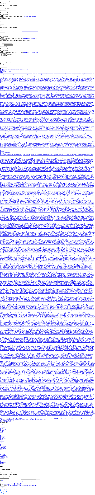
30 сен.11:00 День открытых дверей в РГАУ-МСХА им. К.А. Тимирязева (75, 192)
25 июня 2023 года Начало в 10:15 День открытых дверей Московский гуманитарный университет (70, 182)
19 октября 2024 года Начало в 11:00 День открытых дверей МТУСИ (44, 328)
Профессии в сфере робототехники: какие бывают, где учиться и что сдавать (54, 142)
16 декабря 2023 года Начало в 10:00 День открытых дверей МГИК (68, 240)
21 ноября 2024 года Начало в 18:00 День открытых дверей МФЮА (13, 338)
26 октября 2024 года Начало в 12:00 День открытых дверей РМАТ (26, 330)
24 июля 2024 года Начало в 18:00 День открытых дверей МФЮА (72, 317)
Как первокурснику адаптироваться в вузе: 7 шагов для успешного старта (27, 108)
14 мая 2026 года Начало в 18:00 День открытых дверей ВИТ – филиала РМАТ (19, 407)
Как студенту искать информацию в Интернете (19, 94)
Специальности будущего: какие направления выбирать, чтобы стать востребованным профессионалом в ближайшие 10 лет (43, 133)
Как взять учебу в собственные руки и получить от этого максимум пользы (73, 89)
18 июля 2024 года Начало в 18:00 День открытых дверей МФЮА (61, 316)
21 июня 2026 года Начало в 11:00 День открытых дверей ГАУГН (70, 414)
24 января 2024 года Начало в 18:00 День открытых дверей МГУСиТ (17, 253)
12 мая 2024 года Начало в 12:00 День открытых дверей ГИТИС (44, 300)
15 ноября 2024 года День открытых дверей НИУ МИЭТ (44, 335)
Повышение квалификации (10, 69)
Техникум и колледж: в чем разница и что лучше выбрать (83, 149)
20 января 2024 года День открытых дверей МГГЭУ (51, 248)
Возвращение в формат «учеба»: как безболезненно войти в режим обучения (37, 87)
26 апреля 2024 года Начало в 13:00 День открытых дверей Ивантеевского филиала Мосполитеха (74, 296)
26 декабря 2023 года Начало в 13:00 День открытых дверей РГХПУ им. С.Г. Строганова (51, 247)
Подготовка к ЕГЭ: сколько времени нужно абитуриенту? (31, 142)
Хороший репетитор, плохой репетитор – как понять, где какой (25, 117)
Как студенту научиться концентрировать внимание (74, 96)
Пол (1, 60)
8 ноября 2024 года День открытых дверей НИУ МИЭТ (56, 332)
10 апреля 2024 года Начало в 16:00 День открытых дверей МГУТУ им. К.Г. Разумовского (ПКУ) (62, 288)
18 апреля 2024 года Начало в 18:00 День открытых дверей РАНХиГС (51, 292)
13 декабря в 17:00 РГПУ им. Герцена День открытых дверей (56, 238)
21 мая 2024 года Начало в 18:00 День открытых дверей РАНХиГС (28, 303)
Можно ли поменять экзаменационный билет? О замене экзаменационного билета (20, 76)
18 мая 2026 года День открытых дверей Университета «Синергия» (81, 407)
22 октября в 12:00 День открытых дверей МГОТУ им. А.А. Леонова (54, 202)
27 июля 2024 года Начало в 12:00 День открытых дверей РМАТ (45, 318)
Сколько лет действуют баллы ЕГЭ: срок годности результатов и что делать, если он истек (66, 147)
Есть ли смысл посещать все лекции (84, 77)
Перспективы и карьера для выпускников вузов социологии (74, 105)
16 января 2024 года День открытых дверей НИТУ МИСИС (70, 248)
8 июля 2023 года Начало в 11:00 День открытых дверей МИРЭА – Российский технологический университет (63, 184)
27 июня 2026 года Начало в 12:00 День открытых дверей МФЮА (68, 415)
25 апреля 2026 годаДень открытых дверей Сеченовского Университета (34, 405)
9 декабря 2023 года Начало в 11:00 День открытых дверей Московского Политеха (38, 234)
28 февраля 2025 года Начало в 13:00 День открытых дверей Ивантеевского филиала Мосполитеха (30, 357)
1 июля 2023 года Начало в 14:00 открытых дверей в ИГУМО (34, 184)
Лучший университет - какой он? (80, 131)
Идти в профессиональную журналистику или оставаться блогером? (79, 122)
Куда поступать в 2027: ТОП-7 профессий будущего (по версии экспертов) (61, 149)
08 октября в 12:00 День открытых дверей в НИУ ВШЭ (12, 196)
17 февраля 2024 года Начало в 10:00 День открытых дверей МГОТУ (21, 266)
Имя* (1, 14)
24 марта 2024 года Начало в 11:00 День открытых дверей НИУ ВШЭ (16, 280)
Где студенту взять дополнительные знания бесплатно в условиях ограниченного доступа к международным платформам (40, 104)
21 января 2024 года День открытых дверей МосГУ (67, 250)
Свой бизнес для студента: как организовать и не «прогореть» (30, 89)
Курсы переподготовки (19, 69)
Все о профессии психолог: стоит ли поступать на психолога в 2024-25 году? (49, 140)
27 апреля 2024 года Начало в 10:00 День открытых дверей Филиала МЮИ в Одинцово (31, 298)
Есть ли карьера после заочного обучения (56, 125)
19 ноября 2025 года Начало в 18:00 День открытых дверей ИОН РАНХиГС (50, 383)
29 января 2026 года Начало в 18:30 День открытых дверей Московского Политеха (79, 394)
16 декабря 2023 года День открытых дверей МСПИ (48, 240)
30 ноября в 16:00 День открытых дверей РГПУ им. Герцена (52, 226)
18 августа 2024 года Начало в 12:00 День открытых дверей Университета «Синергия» (76, 319)
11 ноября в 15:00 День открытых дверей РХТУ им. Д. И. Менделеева (41, 212)
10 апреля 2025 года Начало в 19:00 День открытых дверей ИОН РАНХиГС (48, 362)
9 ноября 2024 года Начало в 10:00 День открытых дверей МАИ (29, 333)
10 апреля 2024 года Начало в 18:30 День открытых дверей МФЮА (21, 289)
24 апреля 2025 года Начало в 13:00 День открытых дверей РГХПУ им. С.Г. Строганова (26, 366)
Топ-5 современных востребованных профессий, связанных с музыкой (65, 126)
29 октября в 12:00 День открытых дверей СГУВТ (80, 205)
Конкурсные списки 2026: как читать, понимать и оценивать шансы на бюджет (54, 144)
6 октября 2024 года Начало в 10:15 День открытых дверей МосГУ (29, 326)
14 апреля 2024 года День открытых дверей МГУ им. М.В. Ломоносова (54, 291)
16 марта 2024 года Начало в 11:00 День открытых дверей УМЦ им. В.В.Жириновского (33, 276)
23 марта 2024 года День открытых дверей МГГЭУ (12, 278)
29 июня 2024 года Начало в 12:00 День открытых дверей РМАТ (45, 314)
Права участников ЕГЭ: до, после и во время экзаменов (60, 129)
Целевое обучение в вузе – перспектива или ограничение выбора (15, 91)
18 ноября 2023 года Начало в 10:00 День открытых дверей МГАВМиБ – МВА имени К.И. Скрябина (68, 218)
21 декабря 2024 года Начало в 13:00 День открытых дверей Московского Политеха (50, 347)
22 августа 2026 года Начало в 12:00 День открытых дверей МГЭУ (36, 419)
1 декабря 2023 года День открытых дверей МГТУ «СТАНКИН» (74, 226)
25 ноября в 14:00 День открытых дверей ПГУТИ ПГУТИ (13, 224)
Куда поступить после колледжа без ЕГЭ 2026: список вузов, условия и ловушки (63, 143)
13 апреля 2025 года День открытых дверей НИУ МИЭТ (53, 363)
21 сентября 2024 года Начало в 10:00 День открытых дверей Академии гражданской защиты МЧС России (32, 322)
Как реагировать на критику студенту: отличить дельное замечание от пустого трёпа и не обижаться (27, 80)
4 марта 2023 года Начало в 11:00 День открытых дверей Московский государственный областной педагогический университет (71, 155)
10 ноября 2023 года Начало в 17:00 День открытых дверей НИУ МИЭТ (55, 208)
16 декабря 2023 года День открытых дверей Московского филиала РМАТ (27, 240)
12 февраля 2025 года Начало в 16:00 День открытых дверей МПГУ (51, 352)
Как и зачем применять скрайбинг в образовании (57, 96)
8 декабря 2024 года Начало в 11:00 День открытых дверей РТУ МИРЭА (18, 342)
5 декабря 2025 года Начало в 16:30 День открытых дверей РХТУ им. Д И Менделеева (32, 391)
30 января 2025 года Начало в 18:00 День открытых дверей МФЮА (69, 350)
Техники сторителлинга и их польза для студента (80, 80)
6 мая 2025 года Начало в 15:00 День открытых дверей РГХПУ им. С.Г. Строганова (55, 366)
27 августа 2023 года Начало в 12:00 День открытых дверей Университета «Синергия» (37, 187)
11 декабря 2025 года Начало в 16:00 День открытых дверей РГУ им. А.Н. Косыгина (19, 388)
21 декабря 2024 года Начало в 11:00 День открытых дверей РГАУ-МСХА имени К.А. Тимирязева (19, 347)
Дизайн (1, 449)
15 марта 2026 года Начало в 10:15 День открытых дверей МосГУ (77, 399)
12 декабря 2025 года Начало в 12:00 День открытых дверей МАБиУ (69, 388)
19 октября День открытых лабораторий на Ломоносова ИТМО (51, 199)
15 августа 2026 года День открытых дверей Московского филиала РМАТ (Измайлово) (46, 418)
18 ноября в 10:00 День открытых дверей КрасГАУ (40, 217)
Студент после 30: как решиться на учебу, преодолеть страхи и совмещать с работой (18, 102)
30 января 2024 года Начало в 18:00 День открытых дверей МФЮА (34, 259)
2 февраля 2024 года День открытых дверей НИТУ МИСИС (47, 260)
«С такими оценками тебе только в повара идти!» (30, 122)
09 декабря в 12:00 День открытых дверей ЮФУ (70, 236)
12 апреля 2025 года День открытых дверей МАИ (35, 363)
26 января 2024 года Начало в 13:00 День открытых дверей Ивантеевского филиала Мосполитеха (65, 253)
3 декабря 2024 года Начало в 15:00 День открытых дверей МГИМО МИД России (59, 340)
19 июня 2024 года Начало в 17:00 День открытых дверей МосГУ (74, 311)
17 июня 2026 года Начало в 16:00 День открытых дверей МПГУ (75, 413)
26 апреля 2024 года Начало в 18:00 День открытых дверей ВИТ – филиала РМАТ (43, 297)
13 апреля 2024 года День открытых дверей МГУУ (64, 289)
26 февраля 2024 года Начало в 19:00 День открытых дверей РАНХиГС (35, 270)
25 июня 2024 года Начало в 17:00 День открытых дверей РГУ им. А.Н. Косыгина (68, 313)
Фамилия (2, 59)
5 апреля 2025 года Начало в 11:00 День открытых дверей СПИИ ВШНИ (73, 361)
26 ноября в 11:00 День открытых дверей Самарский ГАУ (15, 225)
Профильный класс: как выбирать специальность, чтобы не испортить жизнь (57, 118)
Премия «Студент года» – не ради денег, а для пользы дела (43, 79)
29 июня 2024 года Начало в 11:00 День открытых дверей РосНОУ (23, 314)
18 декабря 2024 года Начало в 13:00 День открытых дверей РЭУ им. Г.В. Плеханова (54, 344)
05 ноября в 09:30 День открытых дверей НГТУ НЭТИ (27, 207)
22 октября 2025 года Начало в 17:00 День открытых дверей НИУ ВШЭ (73, 379)
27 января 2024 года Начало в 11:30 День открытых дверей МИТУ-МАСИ (53, 255)
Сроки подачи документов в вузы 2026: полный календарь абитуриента (37, 143)
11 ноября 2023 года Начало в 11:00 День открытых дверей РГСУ (25, 210)
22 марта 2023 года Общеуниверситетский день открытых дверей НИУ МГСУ (50, 159)
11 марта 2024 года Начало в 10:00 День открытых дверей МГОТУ (55, 273)
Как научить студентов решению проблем (39, 99)
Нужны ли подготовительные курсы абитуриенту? (12, 135)
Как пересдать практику (45, 96)
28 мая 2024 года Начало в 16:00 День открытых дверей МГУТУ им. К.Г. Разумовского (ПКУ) (61, 306)
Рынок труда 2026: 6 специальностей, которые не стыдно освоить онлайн (30, 110)
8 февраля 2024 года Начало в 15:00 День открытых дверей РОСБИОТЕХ (57, 261)
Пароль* (1, 64)
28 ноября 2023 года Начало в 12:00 (53, 225)
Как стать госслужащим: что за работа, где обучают (28, 126)
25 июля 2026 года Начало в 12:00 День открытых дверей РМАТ (54, 417)
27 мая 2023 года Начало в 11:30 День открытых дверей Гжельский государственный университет (49, 177)
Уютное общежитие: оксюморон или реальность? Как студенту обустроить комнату (41, 85)
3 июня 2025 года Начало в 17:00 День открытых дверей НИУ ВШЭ (73, 371)
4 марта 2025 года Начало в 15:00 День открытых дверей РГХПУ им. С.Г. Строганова (61, 357)
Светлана (2, 151)
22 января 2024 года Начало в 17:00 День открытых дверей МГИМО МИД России (38, 252)
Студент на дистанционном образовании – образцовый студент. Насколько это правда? (31, 88)
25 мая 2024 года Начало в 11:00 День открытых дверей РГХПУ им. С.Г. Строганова (22, 305)
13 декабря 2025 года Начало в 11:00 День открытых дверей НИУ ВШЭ (50, 389)
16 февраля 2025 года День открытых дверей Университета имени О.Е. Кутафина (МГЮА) (55, 353)
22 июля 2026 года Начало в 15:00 (10, 417)
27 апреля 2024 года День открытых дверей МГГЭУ (66, 297)
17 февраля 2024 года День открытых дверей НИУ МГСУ (73, 265)
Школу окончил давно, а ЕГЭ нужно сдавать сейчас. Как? (33, 120)
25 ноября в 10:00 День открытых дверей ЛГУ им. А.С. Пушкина (19, 223)
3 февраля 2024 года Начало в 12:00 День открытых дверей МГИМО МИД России (71, 260)
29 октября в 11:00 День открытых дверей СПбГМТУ (22, 205)
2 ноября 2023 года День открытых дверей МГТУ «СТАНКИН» (43, 206)
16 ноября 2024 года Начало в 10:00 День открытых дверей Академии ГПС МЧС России (68, 335)
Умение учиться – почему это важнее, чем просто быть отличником (11, 73)
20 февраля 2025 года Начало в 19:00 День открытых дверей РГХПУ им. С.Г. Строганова (75, 354)
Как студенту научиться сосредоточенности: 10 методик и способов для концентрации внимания (74, 97)
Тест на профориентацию (8, 482)
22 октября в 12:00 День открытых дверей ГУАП (34, 202)
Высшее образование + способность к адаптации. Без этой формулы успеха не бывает (70, 111)
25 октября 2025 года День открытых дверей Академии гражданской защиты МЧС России (30, 380)
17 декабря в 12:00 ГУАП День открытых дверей (11, 244)
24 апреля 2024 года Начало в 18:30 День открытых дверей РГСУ (58, 295)
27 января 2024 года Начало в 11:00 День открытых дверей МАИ (30, 255)
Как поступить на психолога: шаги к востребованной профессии (78, 142)
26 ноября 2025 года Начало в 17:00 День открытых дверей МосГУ (29, 384)
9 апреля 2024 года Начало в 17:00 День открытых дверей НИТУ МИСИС (81, 287)
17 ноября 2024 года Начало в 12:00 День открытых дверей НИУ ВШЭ (15, 337)
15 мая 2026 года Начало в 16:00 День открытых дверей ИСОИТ (44, 407)
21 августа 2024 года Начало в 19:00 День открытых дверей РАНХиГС (42, 320)
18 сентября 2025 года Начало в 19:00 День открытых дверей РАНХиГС (53, 376)
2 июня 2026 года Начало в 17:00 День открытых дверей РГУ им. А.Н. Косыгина (71, 409)
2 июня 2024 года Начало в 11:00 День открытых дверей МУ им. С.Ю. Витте (16, 308)
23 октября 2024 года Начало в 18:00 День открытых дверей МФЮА (51, 329)
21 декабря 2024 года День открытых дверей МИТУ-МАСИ (63, 346)
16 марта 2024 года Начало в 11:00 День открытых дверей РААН (55, 275)
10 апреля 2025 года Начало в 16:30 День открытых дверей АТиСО (24, 362)
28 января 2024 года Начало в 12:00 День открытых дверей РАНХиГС (76, 258)
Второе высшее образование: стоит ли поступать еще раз (78, 103)
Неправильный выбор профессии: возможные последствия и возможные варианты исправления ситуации (62, 132)
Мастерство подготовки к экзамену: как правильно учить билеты (29, 77)
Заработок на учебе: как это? (62, 83)
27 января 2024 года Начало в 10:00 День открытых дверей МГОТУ (34, 254)
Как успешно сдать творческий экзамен (82, 130)
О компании (2, 70)
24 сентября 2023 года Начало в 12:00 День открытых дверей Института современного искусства (21, 190)
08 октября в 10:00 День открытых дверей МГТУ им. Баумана (68, 195)
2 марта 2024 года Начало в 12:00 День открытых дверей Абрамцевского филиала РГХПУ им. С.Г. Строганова (69, 272)
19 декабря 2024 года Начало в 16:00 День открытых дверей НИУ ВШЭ (51, 345)
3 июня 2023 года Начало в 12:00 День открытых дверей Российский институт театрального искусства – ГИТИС (24, 178)
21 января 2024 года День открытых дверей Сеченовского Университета (46, 250)
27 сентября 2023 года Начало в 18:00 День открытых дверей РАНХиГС (53, 191)
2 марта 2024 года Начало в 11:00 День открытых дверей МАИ (39, 272)
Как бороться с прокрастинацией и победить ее (51, 114)
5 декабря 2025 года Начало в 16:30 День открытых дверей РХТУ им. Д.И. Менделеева (44, 387)
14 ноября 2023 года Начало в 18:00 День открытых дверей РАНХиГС (52, 214)
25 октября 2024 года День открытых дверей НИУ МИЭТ (72, 329)
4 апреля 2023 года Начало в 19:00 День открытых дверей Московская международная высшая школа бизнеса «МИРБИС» (66, 167)
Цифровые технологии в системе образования (32, 105)
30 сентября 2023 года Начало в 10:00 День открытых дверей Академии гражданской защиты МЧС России (40, 193)
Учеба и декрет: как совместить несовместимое (39, 86)
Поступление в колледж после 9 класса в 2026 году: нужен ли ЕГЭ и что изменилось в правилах (72, 146)
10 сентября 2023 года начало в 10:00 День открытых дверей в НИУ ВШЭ (65, 188)
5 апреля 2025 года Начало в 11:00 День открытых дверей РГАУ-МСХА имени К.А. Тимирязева (44, 361)
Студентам (2, 72)
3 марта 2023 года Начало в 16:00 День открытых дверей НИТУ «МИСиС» (13, 154)
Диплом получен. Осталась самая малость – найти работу (25, 83)
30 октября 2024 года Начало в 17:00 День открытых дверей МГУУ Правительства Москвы (46, 331)
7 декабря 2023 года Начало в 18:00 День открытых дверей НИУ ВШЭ (69, 232)
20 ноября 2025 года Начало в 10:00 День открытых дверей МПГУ (74, 383)
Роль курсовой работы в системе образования (56, 94)
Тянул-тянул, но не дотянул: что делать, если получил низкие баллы (31, 124)
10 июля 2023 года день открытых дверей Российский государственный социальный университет (40, 185)
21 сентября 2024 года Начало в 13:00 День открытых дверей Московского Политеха (64, 322)
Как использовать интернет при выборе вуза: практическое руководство (26, 141)
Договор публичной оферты (16, 485)
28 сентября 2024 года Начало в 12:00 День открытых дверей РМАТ (39, 325)
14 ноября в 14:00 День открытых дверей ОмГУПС (72, 214)
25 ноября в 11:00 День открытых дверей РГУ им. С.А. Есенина (60, 223)
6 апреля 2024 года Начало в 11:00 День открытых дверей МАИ (44, 285)
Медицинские (2, 442)
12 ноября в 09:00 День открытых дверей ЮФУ (13, 213)
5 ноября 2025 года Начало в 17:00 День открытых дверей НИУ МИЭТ (33, 381)
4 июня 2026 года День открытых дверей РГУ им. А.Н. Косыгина (30, 411)
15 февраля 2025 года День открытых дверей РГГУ (31, 353)
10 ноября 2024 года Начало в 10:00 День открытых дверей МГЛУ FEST (79, 333)
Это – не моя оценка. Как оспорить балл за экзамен (41, 82)
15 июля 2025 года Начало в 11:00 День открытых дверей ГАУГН (38, 374)
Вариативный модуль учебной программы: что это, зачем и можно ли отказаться (71, 78)
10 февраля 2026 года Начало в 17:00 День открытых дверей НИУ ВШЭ (57, 395)
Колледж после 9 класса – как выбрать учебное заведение (72, 140)
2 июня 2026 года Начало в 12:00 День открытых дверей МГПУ (46, 409)
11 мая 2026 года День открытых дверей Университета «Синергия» (31, 406)
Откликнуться (3, 32)
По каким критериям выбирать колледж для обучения (33, 131)
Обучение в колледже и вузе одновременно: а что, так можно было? (64, 120)
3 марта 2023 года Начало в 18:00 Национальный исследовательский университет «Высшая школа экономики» (44, 154)
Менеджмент (2, 450)
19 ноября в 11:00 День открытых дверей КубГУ (84, 220)
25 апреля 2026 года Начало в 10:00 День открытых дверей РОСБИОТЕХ (58, 405)
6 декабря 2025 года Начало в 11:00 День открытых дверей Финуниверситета (72, 387)
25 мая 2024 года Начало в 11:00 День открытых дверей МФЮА (70, 304)
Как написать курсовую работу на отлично (79, 93)
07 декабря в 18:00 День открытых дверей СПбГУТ (29, 233)
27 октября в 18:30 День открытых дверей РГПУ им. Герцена (63, 203)
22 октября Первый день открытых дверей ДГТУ (85, 200)
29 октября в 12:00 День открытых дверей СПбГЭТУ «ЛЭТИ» (61, 205)
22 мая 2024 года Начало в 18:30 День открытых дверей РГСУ (50, 303)
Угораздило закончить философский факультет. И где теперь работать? (71, 114)
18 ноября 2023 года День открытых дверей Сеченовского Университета (38, 218)
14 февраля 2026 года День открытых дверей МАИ (42, 396)
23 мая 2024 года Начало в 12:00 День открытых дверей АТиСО (72, 303)
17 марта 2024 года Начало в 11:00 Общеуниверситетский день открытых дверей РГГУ (58, 277)
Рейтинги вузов (11, 420)
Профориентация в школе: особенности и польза (14, 133)
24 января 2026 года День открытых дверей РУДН (49, 393)
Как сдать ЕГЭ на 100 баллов (28, 129)
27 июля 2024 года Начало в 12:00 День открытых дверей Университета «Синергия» (70, 318)
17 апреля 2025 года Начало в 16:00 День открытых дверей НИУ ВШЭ (32, 364)
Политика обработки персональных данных (29, 485)
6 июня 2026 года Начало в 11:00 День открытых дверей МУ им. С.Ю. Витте (26, 412)
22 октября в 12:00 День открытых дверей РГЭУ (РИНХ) (16, 202)
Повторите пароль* (3, 65)
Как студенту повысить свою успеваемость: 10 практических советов (47, 98)
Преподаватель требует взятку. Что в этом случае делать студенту (51, 77)
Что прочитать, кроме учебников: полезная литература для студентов (46, 78)
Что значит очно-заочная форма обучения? (15, 122)
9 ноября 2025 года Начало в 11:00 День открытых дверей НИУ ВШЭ (62, 382)
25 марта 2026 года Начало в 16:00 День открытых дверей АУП (18, 401)
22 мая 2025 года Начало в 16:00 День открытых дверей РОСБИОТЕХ (68, 368)
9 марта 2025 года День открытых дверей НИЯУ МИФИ (14, 358)
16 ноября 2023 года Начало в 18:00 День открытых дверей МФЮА (33, 215)
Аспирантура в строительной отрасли (46, 105)
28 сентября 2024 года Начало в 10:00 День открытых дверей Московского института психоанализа (71, 324)
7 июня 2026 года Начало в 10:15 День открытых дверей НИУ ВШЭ (53, 410)
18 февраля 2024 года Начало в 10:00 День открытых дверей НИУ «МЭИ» (78, 268)
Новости (12, 483)
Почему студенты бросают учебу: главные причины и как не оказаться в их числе (68, 90)
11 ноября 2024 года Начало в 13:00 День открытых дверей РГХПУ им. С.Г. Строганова (61, 334)
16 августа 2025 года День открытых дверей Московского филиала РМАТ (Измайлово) (36, 375)
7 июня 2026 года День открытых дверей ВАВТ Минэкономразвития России (79, 412)
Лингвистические (3, 451)
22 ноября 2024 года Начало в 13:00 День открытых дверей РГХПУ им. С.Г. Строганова (40, 338)
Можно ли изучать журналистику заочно (83, 126)
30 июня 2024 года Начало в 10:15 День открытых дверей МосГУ (67, 314)
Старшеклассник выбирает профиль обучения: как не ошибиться (81, 124)
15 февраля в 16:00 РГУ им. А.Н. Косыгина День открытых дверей (64, 263)
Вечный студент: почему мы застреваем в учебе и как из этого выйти (47, 112)
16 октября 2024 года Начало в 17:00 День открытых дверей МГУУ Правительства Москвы (23, 327)
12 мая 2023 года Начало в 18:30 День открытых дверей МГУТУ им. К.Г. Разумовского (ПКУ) (58, 175)
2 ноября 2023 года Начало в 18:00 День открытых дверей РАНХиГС (66, 206)
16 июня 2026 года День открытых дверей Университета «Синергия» (31, 413)
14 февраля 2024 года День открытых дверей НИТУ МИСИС (42, 263)
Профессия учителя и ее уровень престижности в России (12, 142)
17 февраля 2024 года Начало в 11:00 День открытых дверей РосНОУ (22, 267)
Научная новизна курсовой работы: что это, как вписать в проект (46, 83)
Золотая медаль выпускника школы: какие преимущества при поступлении (14, 130)
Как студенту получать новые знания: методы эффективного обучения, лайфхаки (58, 80)
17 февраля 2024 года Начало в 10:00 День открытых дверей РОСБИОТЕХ (45, 266)
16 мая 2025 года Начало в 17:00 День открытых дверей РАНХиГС (74, 367)
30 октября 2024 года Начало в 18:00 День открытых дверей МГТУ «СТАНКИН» (76, 331)
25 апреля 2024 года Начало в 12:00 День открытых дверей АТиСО (80, 295)
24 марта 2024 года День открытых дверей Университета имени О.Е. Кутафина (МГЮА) (30, 279)
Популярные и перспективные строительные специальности (59, 135)
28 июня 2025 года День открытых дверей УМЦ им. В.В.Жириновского (36, 373)
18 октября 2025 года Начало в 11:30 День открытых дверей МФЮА (49, 379)
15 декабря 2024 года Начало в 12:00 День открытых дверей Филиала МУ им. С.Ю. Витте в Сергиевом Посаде (21, 344)
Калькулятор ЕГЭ (3, 152)
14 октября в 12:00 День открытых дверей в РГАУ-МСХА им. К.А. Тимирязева (43, 197)
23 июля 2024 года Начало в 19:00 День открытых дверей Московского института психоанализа (44, 317)
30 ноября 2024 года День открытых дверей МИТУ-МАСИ (18, 339)
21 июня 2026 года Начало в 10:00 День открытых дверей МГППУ (26, 414)
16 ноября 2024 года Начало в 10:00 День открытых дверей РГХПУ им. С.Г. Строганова (28, 336)
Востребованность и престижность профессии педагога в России (26, 138)
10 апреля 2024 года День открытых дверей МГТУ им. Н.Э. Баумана (34, 288)
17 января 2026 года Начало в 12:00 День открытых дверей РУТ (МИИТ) (35, 392)
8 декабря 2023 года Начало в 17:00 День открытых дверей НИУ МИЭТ (50, 233)
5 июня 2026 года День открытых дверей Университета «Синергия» (52, 411)
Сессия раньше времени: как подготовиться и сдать (43, 76)
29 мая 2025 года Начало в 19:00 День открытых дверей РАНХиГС (56, 370)
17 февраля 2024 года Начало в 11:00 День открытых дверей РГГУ (67, 267)
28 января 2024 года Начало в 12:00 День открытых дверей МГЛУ (53, 258)
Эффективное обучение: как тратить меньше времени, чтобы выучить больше (45, 102)
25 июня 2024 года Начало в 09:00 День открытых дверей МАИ (43, 313)
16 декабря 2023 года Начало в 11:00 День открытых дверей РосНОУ (61, 241)
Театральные (2, 453)
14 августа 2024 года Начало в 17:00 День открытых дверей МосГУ (50, 319)
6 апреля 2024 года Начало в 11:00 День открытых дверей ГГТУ (22, 285)
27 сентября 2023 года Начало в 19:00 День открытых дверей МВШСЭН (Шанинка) (79, 191)
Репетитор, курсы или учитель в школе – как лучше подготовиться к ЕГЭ (64, 116)
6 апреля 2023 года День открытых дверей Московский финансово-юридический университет (31, 169)
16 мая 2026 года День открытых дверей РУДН (62, 407)
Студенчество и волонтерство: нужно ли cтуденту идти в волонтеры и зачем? (27, 101)
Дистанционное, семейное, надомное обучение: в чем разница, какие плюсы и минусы (28, 114)
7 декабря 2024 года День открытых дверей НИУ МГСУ (67, 341)
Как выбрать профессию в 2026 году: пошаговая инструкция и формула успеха (35, 149)
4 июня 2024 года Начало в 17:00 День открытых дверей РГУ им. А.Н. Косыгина (42, 308)
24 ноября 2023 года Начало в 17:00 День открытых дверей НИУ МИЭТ (25, 222)
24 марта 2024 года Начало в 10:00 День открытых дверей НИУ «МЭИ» (57, 279)
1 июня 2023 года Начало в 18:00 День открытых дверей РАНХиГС (54, 178)
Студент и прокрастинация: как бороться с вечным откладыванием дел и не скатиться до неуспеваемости (58, 101)
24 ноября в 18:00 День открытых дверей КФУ (62, 222)
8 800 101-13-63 (3, 421)
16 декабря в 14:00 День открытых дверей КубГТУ (32, 243)
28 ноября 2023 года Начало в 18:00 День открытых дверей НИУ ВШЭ (71, 225)
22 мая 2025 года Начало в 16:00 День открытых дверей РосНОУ (45, 368)
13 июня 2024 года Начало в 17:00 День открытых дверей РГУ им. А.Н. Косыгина (46, 310)
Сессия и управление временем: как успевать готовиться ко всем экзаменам (74, 106)
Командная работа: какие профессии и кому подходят (60, 103)
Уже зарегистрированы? (4, 66)
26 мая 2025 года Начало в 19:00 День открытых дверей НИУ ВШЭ (75, 369)
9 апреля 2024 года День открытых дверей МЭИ (33, 287)
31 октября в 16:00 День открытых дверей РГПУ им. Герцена (22, 206)
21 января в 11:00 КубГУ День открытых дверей (16, 252)
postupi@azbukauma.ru (7, 484)
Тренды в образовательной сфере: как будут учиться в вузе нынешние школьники (48, 106)
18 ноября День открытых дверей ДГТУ (9, 217)
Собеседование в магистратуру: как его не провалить (43, 119)
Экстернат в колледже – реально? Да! (49, 111)
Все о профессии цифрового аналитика (75, 137)
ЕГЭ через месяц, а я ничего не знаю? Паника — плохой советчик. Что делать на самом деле (73, 117)
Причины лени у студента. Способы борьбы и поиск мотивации (26, 84)
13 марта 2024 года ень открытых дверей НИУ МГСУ (30, 274)
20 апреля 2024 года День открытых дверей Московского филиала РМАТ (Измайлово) (63, 293)
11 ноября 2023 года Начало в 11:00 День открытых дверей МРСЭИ (47, 210)
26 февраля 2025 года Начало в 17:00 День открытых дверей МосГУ (72, 356)
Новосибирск (2, 436)
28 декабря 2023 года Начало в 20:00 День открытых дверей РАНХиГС (78, 247)
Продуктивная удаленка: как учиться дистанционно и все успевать (78, 83)
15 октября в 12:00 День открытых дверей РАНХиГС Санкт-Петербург (46, 198)
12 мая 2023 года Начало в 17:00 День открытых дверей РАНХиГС (31, 175)
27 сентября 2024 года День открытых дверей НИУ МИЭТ (20, 324)
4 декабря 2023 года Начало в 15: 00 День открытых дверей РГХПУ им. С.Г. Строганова (64, 231)
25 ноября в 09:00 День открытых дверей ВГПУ (78, 222)
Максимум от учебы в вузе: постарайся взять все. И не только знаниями (21, 79)
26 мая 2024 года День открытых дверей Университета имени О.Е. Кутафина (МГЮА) (74, 305)
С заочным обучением (4, 456)
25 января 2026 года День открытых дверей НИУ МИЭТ (67, 393)
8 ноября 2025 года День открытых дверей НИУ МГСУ (54, 381)
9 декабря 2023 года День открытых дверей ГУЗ (16, 234)
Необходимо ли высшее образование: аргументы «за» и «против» (58, 99)
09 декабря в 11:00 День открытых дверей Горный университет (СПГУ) (50, 236)
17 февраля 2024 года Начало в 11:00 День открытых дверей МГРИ (69, 266)
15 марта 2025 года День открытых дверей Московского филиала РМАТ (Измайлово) (38, 358)
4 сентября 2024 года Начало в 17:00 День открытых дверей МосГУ (27, 321)
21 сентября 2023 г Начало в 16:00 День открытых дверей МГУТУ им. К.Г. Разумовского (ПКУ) (47, 201)
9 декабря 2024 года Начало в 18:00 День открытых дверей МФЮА (65, 342)
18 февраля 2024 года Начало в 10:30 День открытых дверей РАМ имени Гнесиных (61, 269)
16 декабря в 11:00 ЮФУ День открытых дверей (51, 242)
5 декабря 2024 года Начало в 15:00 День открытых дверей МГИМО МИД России (25, 341)
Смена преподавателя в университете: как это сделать (25, 78)
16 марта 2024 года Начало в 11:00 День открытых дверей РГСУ (77, 275)
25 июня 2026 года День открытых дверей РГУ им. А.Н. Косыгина (23, 415)
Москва (1, 433)
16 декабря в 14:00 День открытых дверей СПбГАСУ (15, 243)
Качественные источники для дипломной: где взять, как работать (14, 75)
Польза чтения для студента (33, 97)
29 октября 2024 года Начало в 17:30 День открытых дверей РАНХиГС (19, 331)
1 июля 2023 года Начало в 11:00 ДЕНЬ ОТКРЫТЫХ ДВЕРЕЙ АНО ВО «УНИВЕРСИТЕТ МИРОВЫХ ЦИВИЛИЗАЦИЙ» (67, 183)
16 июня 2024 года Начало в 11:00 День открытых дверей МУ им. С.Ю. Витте (26, 311)
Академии (2, 458)
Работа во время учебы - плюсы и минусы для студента (15, 103)
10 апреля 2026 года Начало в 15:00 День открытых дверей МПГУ (81, 402)
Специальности (25, 69)
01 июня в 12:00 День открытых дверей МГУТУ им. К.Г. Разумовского (61, 307)
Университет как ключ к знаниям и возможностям (81, 127)
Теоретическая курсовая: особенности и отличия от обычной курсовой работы (60, 86)
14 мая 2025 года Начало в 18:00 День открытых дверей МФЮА (23, 367)
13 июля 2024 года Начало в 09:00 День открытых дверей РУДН (77, 315)
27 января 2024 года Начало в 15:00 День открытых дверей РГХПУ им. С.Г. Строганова (37, 257)
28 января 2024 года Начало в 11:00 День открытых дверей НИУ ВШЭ (30, 258)
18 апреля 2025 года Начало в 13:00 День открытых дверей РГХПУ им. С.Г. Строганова (59, 364)
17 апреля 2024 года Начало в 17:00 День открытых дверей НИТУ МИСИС (79, 291)
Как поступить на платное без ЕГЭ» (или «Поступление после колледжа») (22, 112)
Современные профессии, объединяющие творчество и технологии (14, 137)
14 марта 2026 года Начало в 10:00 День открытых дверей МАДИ (55, 399)
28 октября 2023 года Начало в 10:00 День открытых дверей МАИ (79, 204)
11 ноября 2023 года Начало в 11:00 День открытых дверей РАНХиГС (71, 210)
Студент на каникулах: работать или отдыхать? (48, 73)
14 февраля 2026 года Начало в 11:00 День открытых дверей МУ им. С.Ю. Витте (64, 396)
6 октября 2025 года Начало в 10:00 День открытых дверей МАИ (17, 378)
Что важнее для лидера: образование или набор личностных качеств (43, 90)
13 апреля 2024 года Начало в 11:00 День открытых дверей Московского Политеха (59, 290)
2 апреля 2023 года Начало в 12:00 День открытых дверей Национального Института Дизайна (66, 166)
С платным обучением (4, 457)
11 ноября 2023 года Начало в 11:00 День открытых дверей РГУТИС (44, 209)
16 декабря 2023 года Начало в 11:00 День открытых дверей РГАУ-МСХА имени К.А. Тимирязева (32, 241)
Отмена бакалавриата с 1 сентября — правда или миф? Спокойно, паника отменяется (44, 145)
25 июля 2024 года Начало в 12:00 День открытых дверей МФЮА (23, 318)
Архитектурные (3, 448)
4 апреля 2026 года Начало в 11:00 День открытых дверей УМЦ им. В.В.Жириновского (60, 401)
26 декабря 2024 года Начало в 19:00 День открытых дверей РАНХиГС (39, 348)
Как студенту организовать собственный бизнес (19, 100)
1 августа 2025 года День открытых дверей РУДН (13, 375)
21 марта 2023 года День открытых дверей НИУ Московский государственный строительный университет (34, 158)
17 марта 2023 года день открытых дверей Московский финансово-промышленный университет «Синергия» (47, 157)
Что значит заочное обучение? (48, 120)
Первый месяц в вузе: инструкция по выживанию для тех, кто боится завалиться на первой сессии (56, 108)
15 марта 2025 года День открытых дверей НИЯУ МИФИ (62, 358)
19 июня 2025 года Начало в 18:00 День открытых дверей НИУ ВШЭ (30, 372)
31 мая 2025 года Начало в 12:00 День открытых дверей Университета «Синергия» (19, 371)
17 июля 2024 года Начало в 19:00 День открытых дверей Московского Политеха (36, 316)
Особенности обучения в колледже (78, 134)
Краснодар (2, 437)
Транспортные (2, 447)
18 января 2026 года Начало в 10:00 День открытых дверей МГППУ (59, 392)
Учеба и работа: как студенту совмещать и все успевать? (78, 113)
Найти (11, 54)
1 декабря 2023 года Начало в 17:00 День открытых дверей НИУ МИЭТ (22, 227)
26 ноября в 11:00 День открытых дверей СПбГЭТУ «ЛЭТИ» (71, 224)
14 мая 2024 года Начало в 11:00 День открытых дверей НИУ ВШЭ (55, 301)
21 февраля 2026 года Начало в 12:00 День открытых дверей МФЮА (20, 397)
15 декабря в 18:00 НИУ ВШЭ (10, 240)
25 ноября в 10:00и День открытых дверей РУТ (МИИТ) (39, 223)
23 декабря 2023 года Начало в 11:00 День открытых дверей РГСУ (42, 246)
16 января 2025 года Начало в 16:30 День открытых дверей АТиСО (62, 348)
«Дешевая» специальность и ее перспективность (71, 125)
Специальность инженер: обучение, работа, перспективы (13, 129)
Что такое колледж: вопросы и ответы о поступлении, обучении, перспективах (34, 128)
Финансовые (2, 454)
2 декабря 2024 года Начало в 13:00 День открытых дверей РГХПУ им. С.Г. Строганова (30, 340)
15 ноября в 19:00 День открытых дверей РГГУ (14, 215)
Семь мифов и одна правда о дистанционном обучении (22, 90)
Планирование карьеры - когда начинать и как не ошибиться (63, 139)
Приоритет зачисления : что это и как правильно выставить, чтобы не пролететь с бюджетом (40, 146)
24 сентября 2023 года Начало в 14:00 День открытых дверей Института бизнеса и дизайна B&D (54, 190)
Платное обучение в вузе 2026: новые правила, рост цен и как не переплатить (16, 145)
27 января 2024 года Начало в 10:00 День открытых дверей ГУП (79, 254)
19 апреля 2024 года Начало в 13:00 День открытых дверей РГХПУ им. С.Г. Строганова (77, 292)
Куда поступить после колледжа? (81, 120)
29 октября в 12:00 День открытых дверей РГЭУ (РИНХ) (41, 205)
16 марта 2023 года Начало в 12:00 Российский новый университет (29, 156)
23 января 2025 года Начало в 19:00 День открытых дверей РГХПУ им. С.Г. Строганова (18, 349)
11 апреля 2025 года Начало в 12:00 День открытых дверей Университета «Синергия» (75, 362)
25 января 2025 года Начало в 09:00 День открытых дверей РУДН (44, 349)
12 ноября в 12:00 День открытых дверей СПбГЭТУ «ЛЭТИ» (47, 213)
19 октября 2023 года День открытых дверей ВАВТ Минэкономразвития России (27, 199)
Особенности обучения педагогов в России (35, 100)
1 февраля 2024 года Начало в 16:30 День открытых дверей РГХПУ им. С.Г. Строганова (22, 260)
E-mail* (1, 63)
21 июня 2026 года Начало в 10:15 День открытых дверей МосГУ (48, 414)
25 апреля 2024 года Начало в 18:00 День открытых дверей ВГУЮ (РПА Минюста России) (43, 296)
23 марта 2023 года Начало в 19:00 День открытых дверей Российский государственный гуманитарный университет (33, 161)
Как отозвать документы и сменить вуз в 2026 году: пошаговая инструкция (71, 145)
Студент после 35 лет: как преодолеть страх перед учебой (24, 106)
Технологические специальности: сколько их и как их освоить (74, 133)
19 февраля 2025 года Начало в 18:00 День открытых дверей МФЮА (48, 354)
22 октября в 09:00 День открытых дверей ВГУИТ (72, 201)
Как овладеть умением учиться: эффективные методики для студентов (68, 92)
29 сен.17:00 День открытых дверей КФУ (56, 192)
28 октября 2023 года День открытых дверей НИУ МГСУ (23, 204)
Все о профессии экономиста (26, 135)
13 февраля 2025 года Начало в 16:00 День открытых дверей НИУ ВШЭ (75, 352)
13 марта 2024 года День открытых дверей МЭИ (12, 274)
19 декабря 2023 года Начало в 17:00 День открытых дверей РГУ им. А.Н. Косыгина (33, 244)
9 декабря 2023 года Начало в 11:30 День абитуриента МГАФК (48, 235)
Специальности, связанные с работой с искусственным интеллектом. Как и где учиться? (41, 137)
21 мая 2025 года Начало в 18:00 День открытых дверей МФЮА (23, 368)
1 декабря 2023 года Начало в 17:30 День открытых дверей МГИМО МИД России (48, 227)
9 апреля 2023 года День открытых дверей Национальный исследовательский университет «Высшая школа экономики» (66, 171)
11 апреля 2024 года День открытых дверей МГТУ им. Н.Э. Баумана (44, 289)
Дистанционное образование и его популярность (50, 110)
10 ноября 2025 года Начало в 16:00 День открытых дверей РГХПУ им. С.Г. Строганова (22, 383)
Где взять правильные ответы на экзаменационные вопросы (29, 81)
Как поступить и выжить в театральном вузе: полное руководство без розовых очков (29, 118)
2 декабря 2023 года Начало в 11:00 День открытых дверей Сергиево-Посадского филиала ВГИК (20, 228)
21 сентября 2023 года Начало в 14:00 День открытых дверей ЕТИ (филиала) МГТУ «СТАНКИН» (35, 189)
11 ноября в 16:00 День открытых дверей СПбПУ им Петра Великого (64, 212)
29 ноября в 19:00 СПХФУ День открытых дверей (14, 226)
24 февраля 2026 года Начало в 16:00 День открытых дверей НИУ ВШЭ (44, 397)
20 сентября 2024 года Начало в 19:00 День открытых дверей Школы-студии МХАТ (68, 321)
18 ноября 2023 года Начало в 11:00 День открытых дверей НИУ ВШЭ (25, 219)
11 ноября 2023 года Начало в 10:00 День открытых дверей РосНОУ (78, 208)
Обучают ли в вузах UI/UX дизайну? (9, 138)
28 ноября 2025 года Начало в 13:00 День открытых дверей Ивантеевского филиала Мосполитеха (50, 385)
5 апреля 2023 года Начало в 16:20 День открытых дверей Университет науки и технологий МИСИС (54, 168)
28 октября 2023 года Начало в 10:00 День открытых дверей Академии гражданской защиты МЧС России (50, 204)
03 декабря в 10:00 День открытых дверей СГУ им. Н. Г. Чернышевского (30, 230)
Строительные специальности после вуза (28, 134)
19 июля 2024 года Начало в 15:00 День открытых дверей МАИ (83, 316)
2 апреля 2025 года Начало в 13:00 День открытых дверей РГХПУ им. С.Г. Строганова (32, 360)
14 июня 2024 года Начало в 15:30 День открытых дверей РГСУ (70, 310)
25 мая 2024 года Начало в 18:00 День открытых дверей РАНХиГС (48, 305)
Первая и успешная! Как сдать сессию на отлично (82, 86)
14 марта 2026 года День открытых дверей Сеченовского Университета (32, 399)
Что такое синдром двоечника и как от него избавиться (40, 135)
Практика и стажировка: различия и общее (76, 99)
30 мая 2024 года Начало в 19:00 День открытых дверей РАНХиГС (37, 307)
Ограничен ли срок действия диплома (40, 113)
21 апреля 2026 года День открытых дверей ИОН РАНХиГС (19, 404)
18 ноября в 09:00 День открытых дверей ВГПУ (24, 217)
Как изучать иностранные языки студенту (65, 102)
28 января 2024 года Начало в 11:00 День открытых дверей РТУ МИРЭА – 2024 (65, 257)
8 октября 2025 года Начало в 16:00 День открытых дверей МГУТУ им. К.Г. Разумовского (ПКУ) (44, 378)
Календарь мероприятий (4, 420)
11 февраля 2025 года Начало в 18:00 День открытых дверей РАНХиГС (28, 352)
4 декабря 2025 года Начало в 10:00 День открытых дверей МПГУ (75, 390)
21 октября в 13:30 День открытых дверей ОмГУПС (16, 200)
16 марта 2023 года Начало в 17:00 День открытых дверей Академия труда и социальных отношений (58, 156)
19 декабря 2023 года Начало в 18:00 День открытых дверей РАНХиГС (60, 244)
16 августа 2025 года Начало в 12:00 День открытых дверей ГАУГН (62, 375)
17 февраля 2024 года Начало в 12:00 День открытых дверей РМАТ (27, 268)
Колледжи (4, 69)
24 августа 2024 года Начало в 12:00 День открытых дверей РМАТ (65, 320)
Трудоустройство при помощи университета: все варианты (22, 99)
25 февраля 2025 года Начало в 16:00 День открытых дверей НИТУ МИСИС (48, 356)
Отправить (2, 17)
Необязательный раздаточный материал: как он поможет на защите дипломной (38, 75)
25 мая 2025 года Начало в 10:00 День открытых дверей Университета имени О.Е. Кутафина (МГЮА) (46, 369)
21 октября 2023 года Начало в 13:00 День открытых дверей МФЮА (65, 200)
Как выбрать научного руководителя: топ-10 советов (22, 86)
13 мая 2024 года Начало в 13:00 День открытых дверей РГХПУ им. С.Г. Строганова (69, 300)
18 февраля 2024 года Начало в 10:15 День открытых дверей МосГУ (35, 269)
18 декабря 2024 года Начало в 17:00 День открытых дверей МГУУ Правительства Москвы (23, 345)
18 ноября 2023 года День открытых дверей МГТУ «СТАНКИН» (80, 217)
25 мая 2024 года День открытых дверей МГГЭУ (50, 304)
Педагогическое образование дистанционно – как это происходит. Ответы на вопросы (34, 125)
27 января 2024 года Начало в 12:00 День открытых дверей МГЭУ (44, 256)
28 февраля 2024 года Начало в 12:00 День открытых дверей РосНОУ (59, 270)
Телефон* (2, 8)
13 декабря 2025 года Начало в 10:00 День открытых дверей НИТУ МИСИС (25, 389)
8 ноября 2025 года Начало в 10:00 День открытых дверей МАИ (74, 381)
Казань (1, 435)
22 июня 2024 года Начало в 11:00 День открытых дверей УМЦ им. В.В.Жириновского (18, 313)
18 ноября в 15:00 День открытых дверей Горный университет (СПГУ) (71, 219)
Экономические (3, 446)
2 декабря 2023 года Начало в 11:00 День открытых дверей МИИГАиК (78, 228)
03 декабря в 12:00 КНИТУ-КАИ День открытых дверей (16, 231)
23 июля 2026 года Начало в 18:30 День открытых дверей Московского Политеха (29, 417)
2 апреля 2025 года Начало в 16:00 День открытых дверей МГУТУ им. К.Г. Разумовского (62, 360)
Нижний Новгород (3, 438)
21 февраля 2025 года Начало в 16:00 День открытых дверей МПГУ (32, 355)
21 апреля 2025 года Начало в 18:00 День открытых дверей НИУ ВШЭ (70, 365)
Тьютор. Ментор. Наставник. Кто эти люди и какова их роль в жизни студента (16, 93)
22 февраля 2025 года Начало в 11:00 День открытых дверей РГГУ (54, 355)
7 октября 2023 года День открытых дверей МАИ (33, 194)
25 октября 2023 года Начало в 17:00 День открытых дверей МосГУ (77, 202)
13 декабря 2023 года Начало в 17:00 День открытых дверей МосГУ (34, 238)
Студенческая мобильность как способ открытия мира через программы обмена (62, 91)
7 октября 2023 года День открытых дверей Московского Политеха (53, 194)
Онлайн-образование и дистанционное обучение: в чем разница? (38, 94)
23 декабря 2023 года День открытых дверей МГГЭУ (22, 246)
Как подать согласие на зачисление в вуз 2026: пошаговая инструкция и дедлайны (27, 144)
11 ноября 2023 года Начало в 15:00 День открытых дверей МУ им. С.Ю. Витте (51, 211)
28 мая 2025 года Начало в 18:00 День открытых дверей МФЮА (34, 370)
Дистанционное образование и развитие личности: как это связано (31, 111)
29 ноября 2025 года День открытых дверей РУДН (75, 385)
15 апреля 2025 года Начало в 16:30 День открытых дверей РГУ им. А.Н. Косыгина (77, 363)
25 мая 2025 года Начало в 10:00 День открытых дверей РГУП (18, 369)
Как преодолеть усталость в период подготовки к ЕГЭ (42, 129)
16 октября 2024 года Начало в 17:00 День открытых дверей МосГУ (50, 327)
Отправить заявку (3, 39)
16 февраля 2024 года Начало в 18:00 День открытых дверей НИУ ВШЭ (66, 264)
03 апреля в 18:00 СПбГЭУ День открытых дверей (31, 283)
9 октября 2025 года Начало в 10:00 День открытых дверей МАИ (72, 378)
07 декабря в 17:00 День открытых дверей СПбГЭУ (11, 233)
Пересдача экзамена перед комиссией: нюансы (72, 94)
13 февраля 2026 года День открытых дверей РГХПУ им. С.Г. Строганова (20, 396)
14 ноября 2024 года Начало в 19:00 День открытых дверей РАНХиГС (22, 335)
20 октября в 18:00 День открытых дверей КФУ (70, 199)
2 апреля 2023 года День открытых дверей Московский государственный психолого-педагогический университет (31, 166)
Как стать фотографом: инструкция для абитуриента (66, 131)
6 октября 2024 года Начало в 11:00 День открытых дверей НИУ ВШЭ (52, 326)
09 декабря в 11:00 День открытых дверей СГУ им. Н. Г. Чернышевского (25, 236)
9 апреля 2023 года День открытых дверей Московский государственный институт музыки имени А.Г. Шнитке (27, 171)
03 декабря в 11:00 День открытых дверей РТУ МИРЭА (51, 230)
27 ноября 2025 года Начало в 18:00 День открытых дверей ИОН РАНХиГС (21, 385)
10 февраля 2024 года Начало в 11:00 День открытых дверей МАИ (14, 262)
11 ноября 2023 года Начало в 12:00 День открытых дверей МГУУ (26, 211)
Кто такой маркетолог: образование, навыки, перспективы (45, 134)
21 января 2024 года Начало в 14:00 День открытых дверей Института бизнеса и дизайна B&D (52, 251)
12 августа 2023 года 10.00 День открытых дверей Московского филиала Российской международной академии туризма (68, 186)
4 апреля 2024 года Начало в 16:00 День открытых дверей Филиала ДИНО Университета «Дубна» (56, 283)
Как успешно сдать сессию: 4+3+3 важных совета (76, 76)
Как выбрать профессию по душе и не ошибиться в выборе (15, 136)
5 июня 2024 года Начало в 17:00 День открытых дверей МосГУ (67, 308)
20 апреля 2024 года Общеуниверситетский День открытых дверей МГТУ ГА (35, 293)
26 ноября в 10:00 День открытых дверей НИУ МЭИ (52, 224)
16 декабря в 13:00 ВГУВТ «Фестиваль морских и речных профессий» (71, 242)
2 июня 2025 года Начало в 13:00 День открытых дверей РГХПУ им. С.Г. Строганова (47, 371)
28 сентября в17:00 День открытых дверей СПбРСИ (24, 192)
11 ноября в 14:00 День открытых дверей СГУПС (21, 212)
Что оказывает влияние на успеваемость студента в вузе (64, 95)
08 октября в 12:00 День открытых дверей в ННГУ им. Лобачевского (33, 196)
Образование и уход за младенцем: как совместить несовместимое (58, 113)
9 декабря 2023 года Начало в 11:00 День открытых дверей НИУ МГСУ (25, 235)
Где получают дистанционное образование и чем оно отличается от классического (20, 113)
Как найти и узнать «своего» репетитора (65, 121)
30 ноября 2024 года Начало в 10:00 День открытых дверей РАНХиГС (63, 339)
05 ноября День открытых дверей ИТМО (84, 206)
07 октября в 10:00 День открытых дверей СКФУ (20, 195)
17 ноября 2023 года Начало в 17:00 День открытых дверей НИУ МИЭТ (17, 216)
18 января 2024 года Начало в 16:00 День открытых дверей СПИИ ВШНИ (29, 248)
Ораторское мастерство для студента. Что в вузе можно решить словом (37, 91)
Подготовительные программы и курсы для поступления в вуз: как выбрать (38, 136)
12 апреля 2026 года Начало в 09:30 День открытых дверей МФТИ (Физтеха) (66, 403)
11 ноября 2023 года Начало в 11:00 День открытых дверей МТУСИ (67, 209)
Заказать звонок (8, 421)
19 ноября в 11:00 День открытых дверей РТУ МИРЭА (67, 220)
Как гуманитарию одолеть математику (65, 98)
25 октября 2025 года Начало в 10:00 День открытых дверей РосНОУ (56, 380)
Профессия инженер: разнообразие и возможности (35, 130)
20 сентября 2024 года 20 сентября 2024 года (46, 321)
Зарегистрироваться (4, 67)
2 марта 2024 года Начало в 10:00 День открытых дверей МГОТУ (18, 272)
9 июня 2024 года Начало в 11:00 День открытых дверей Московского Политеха (57, 309)
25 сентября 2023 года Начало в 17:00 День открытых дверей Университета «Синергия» (26, 191)
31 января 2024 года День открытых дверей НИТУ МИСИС (56, 259)
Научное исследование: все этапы (58, 105)
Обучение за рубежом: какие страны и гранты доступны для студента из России (56, 124)
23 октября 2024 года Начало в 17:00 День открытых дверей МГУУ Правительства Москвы (24, 329)
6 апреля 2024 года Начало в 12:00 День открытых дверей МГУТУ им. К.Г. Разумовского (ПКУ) (71, 285)
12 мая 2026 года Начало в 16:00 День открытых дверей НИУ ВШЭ (54, 406)
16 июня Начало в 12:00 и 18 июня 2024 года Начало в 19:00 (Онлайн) (51, 311)
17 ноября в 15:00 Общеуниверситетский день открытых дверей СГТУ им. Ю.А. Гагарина (44, 216)
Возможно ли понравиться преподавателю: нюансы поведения (49, 81)
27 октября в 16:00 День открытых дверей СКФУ (27, 203)
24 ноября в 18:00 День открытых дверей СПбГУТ (46, 222)
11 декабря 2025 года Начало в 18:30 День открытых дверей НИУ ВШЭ (46, 388)
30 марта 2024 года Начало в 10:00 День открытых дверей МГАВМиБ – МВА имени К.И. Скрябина (24, 281)
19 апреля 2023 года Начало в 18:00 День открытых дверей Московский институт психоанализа (18, 173)
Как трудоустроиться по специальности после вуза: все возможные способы (15, 139)
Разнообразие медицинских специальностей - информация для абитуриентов (18, 132)
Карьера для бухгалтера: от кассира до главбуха (12, 126)
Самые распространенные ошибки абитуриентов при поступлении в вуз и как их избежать (54, 141)
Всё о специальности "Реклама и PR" (62, 137)
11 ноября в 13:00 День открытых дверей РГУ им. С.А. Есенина (75, 211)
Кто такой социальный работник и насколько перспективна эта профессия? (40, 139)
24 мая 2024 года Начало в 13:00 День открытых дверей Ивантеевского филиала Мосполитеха (26, 304)
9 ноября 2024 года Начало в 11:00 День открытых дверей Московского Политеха (53, 333)
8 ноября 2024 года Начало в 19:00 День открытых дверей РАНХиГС (77, 332)
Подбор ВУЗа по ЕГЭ (18, 483)
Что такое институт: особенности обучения (77, 129)
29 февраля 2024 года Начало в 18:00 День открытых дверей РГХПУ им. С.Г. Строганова (59, 271)
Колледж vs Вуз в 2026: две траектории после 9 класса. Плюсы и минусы (71, 148)
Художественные (3, 455)
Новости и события (8, 71)
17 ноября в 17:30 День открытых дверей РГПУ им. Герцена (70, 216)
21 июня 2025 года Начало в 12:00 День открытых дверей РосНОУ (53, 372)
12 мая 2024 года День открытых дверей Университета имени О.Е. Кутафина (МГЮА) (19, 300)
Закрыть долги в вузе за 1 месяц (9, 108)
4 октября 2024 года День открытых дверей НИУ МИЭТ (84, 325)
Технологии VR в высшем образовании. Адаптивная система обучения (62, 82)
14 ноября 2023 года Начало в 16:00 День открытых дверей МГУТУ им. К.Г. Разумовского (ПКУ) (23, 214)
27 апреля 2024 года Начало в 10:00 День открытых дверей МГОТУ (57, 298)
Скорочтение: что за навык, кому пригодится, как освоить (66, 73)
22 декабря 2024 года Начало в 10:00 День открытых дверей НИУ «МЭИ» (77, 347)
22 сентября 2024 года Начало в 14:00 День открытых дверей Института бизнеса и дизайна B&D (24, 323)
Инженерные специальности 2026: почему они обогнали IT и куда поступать (45, 148)
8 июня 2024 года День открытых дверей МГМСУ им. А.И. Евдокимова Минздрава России (28, 309)
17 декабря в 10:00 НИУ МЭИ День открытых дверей (50, 243)
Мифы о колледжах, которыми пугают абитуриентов (25, 119)
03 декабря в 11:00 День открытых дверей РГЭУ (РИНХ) (70, 230)
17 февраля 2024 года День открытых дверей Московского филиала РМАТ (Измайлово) (18, 265)
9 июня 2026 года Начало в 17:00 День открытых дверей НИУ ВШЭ (77, 410)
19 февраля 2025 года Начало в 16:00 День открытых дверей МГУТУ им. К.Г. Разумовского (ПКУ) (19, 354)
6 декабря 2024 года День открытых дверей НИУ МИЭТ (48, 341)
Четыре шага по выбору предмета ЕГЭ (37, 132)
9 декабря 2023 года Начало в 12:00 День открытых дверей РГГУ (70, 235)
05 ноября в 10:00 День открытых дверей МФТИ (60, 207)
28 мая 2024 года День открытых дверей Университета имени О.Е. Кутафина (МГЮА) (30, 306)
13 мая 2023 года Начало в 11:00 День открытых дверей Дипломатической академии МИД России (75, 176)
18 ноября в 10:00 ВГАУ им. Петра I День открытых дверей (59, 217)
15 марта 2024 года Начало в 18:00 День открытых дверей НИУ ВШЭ (50, 274)
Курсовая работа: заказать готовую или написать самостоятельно (22, 82)
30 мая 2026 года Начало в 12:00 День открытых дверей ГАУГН (25, 409)
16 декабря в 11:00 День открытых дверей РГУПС (34, 242)
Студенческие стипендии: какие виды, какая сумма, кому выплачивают (15, 85)
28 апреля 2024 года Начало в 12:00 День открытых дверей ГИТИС (32, 299)
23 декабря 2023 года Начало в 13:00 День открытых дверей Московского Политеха (22, 247)
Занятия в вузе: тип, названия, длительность (49, 131)
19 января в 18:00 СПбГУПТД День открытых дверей (82, 249)
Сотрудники (2, 71)
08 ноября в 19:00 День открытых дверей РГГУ (21, 208)
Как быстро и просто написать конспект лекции (64, 74)
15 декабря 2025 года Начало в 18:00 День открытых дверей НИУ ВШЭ (19, 390)
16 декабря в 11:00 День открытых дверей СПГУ (18, 242)
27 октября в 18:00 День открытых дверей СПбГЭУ (44, 203)
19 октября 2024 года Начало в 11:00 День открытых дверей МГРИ (67, 328)
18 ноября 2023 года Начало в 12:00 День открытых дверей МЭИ (48, 219)
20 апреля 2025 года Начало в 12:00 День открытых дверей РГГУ (47, 365)
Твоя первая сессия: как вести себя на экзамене (70, 77)
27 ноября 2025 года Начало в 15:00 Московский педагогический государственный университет (57, 384)
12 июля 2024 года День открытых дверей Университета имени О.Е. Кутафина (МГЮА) (51, 315)
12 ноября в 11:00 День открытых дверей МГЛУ (29, 213)
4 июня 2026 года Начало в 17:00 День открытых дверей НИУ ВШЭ (30, 410)
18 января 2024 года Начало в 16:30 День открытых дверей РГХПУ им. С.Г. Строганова (58, 249)
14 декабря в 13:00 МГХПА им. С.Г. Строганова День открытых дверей (79, 238)
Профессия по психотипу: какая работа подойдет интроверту (77, 87)
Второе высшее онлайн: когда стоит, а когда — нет (31, 73)
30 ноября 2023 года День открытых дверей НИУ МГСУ (32, 226)
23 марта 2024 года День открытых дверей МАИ (46, 278)
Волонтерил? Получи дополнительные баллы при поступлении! (47, 121)
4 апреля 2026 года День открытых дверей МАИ (37, 401)
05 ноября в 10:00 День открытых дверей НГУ (44, 207)
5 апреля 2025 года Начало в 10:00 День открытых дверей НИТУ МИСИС (15, 361)
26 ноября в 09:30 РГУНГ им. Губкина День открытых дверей (33, 224)
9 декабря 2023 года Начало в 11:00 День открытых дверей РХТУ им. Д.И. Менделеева (67, 234)
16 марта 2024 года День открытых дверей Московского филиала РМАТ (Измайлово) (76, 274)
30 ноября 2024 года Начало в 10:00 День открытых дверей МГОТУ (39, 339)
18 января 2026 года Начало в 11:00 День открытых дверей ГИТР (82, 392)
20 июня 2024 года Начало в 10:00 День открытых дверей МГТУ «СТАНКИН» (31, 312)
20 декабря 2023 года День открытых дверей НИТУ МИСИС (82, 244)
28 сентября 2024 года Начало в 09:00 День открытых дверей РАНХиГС (42, 324)
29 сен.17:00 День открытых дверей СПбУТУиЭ (41, 192)
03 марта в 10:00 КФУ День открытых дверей (36, 273)
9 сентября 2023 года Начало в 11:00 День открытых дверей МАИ (56, 196)
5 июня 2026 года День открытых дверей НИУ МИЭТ (73, 411)
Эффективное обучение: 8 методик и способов (45, 126)
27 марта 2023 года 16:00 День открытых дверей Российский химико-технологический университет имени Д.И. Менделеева (39, 163)
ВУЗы (1, 69)
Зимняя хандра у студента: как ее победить (10, 96)
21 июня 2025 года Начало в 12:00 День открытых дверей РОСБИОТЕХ (76, 372)
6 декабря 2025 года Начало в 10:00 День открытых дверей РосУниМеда (59, 391)
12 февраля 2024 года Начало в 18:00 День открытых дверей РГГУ (21, 263)
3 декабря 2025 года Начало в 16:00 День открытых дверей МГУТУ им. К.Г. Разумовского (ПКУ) (47, 390)
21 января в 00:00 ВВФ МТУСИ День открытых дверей (77, 251)
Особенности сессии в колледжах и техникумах (28, 140)
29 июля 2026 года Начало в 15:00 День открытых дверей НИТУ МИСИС (77, 417)
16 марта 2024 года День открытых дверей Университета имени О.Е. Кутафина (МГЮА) (29, 275)
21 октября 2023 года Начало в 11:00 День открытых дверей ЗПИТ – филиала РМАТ (39, 200)
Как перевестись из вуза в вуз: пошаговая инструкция (82, 108)
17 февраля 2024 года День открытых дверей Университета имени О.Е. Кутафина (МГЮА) (48, 265)
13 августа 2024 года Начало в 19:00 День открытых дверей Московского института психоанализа (22, 319)
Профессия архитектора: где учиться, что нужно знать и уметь (57, 128)
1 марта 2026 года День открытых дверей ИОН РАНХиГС (26, 398)
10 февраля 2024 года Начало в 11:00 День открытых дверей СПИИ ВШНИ (38, 262)
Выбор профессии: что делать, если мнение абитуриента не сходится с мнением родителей (52, 138)
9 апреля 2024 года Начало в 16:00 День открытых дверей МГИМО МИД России (55, 287)
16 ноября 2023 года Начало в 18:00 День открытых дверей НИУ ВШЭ (56, 215)
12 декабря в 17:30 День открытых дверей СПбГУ (14, 238)
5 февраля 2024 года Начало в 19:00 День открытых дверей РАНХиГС (33, 261)
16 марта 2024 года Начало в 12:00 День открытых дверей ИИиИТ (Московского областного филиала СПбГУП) (67, 276)
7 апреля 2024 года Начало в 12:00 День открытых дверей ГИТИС (14, 287)
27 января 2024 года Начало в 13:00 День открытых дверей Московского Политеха (69, 256)
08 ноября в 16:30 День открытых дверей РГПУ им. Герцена (78, 207)
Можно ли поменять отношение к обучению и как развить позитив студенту (55, 100)
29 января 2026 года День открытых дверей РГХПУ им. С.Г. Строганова (53, 394)
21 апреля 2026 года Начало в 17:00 (35, 404)
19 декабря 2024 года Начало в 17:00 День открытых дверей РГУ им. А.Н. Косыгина (77, 345)
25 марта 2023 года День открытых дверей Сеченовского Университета (22, 162)
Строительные (2, 445)
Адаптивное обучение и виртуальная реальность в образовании (40, 93)
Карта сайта (10, 485)
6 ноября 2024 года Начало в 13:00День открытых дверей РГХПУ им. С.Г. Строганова (32, 332)
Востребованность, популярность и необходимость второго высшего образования (74, 104)
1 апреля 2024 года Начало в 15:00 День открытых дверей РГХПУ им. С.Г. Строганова (74, 282)
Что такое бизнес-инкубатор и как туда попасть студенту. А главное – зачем (68, 84)
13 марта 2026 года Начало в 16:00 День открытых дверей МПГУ (78, 398)
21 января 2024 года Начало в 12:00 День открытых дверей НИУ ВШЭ (24, 251)
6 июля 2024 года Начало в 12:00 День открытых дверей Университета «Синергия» (22, 315)
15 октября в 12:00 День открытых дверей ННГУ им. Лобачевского (22, 198)
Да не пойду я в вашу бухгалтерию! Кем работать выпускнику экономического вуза (53, 122)
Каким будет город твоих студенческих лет (72, 85)
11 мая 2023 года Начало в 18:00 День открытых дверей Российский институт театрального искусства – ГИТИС (63, 174)
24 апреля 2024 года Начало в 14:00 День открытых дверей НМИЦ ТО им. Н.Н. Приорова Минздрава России (28, 295)
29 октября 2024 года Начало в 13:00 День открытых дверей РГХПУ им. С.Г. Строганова (53, 330)
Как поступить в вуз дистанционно (17, 120)
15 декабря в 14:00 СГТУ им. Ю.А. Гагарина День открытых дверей (44, 239)
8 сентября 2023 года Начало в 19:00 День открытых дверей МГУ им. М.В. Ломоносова (43, 195)
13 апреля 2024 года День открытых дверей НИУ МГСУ (82, 289)
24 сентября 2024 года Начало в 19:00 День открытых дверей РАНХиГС (53, 323)
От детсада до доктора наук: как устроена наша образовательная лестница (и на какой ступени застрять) (34, 116)
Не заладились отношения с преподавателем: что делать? (46, 84)
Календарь (2, 153)
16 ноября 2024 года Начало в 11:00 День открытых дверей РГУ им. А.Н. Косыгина (57, 336)
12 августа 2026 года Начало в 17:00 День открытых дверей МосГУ (20, 418)
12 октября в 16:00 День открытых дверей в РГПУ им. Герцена (77, 196)
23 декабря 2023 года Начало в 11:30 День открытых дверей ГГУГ (65, 246)
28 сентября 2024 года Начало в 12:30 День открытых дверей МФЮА (62, 325)
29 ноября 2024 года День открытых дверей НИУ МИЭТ (64, 338)
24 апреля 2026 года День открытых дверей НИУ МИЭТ (12, 405)
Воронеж (1, 439)
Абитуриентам (2, 109)
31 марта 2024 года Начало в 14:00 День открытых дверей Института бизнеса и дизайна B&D (44, 282)
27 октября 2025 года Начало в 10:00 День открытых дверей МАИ (79, 380)
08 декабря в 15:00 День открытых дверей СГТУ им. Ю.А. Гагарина (73, 233)
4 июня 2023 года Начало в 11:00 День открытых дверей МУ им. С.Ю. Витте (81, 179)
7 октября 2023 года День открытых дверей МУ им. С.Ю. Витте (75, 194)
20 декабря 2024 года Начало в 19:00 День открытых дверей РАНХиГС (41, 346)
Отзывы (1, 150)
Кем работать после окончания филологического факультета (61, 93)
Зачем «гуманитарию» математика (75, 118)
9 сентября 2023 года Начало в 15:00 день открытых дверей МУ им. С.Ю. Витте (39, 188)
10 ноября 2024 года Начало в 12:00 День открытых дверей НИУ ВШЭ (34, 334)
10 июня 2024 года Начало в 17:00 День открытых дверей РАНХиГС (20, 310)
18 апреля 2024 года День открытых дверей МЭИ (30, 292)
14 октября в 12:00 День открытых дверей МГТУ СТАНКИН (20, 197)
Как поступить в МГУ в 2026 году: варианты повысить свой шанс (47, 117)
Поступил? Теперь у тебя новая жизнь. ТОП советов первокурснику (18, 74)
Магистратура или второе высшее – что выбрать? (27, 98)
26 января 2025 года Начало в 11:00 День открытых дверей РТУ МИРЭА (15, 350)
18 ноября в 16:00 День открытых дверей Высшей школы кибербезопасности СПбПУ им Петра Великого (24, 220)
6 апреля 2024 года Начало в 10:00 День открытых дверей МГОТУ (73, 284)
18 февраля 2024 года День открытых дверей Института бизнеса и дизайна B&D (52, 268)
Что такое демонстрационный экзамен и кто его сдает (62, 119)
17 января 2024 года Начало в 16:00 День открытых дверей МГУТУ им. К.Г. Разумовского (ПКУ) (26, 249)
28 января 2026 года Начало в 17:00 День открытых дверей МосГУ (29, 394)
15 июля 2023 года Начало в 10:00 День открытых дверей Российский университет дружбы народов (74, 185)
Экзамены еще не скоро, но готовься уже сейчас (60, 76)
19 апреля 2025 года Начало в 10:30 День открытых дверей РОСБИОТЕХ (23, 365)
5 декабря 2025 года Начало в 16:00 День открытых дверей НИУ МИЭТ (17, 387)
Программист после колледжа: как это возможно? (11, 124)
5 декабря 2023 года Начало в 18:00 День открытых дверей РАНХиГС (27, 232)
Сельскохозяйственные (4, 452)
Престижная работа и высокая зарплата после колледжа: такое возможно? (60, 127)
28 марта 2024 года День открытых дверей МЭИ (65, 280)
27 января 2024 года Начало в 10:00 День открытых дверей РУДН (57, 254)
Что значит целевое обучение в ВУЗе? (78, 121)
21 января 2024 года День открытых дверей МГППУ (25, 250)
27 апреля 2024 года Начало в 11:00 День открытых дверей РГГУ (79, 298)
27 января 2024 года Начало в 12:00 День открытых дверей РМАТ (22, 256)
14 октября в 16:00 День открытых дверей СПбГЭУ (66, 197)
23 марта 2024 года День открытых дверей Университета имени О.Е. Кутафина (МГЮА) (69, 278)
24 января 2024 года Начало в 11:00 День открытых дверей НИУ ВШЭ (64, 252)
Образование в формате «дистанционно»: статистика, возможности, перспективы (41, 95)
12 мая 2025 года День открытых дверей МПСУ (77, 366)
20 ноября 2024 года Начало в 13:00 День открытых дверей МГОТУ (38, 337)
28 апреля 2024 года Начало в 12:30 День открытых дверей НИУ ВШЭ (55, 299)
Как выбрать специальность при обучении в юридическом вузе (61, 136)
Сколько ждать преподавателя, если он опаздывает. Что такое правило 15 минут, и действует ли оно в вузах (64, 88)
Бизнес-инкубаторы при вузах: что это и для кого (58, 87)
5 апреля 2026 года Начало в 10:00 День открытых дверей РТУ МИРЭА (30, 402)
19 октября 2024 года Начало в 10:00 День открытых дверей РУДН (22, 328)
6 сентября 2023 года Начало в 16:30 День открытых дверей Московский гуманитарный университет (69, 187)
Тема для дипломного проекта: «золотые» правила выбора (51, 89)
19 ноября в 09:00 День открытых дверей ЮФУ (50, 220)
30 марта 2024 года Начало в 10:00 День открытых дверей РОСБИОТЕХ (53, 281)
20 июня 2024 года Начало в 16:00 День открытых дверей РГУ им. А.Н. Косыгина (59, 312)
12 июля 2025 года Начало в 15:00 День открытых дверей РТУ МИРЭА (14, 374)
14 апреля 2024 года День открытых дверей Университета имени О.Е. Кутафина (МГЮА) (27, 291)
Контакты (8, 152)
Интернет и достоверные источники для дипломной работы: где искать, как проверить (67, 75)
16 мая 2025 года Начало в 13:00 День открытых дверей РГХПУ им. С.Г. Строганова (48, 367)
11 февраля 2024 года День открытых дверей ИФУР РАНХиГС (61, 262)
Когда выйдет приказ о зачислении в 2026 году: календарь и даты (40, 147)
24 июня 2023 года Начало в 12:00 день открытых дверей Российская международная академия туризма (36, 182)
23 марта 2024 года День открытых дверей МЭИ (29, 278)
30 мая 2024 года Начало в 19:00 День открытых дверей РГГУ (15, 307)
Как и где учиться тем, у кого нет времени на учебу (67, 110)
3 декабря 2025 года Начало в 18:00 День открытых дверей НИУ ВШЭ (63, 386)
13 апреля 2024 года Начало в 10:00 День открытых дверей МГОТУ (33, 290)
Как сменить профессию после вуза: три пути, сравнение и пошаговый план (38, 103)
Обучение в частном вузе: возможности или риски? (64, 134)
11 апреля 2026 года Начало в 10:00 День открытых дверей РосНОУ (41, 403)
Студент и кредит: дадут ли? (60, 85)
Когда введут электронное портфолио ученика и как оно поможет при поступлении (73, 112)
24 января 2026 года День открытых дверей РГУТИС (32, 393)
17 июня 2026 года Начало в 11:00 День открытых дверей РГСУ (54, 413)
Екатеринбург (2, 434)
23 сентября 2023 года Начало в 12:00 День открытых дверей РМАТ (63, 189)
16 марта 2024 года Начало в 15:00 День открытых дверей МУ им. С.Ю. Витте (30, 277)
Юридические (2, 444)
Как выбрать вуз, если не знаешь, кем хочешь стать (9, 110)
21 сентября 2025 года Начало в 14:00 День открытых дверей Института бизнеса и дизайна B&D (19, 377)
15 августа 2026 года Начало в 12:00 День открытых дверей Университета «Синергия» (75, 418)
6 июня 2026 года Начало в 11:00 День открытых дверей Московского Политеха (52, 412)
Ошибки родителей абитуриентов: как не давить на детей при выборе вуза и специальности (60, 130)
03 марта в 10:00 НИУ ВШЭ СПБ (22, 273)
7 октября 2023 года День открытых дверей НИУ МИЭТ (15, 194)
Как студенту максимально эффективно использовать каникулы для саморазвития (17, 92)
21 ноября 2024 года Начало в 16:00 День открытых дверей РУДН (61, 337)
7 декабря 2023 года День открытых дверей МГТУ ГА (48, 232)
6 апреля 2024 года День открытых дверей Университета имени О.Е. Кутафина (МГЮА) (23, 284)
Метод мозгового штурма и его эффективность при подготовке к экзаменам (43, 74)
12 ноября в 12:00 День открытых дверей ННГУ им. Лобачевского (69, 213)
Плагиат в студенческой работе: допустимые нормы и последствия (16, 95)
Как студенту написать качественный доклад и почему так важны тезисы (43, 92)
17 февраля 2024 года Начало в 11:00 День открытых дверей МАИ (45, 267)
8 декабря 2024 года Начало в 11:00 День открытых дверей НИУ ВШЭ (42, 342)
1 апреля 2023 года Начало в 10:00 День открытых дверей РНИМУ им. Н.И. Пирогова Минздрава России (45, 165)
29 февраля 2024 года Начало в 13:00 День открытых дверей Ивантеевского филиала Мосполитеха (27, 271)
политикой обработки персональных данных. (30, 16)
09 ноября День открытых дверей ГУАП (36, 208)
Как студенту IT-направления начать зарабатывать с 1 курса (48, 97)
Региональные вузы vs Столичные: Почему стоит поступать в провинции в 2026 (18, 148)
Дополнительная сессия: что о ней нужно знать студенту (19, 97)
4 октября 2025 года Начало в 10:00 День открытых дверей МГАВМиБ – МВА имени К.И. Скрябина (53, 377)
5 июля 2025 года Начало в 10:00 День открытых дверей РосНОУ (60, 373)
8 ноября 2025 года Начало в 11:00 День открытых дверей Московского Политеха (37, 382)
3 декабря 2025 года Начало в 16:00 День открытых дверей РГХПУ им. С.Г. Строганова (37, 386)
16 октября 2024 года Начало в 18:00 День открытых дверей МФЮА (73, 327)
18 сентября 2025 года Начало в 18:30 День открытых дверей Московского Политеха (26, 376)
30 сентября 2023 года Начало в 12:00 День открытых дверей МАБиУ (69, 193)
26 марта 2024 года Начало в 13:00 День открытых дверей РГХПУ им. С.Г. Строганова (42, 280)
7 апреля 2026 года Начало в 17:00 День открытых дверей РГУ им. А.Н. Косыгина (56, 402)
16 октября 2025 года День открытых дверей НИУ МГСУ (28, 379)
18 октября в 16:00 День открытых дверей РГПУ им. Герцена (68, 198)
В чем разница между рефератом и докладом (67, 81)
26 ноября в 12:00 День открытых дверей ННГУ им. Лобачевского (36, 225)
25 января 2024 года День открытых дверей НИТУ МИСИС (39, 253)
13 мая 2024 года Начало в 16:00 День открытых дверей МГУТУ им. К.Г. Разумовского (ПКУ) (28, 301)
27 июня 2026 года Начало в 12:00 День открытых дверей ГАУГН (45, 415)
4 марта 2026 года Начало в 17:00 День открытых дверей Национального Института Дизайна (51, 398)
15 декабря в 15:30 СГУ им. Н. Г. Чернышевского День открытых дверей (68, 239)
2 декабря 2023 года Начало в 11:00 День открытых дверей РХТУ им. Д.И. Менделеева (51, 228)
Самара (1, 440)
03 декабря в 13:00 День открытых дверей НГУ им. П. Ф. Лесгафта (37, 231)
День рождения (3, 62)
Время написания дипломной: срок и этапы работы (62, 79)
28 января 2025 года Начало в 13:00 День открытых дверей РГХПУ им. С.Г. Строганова (43, 350)
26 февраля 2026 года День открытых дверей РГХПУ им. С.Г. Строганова (68, 397)
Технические (2, 443)
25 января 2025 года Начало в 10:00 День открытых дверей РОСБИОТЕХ (67, 349)
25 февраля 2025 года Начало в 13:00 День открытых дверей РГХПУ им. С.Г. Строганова (20, 356)
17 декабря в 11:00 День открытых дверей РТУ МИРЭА (68, 243)
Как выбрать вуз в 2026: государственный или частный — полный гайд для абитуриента (33, 127)
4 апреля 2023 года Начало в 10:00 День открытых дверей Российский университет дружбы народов (29, 167)
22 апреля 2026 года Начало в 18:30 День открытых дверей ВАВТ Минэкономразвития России (57, 404)
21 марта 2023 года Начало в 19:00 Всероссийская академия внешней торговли (23, 159)
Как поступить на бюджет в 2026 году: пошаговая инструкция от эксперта (23, 121)
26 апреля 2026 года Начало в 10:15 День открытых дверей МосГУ (82, 405)
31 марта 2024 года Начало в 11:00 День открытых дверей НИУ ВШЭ (16, 282)
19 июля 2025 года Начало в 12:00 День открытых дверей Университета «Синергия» (63, 374)
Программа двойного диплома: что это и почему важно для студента (29, 96)
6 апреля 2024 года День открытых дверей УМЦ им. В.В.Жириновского (50, 284)
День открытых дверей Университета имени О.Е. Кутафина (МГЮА (36, 186)
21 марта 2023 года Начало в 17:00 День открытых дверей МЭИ (63, 158)
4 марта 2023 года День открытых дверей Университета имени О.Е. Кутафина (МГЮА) (78, 154)
